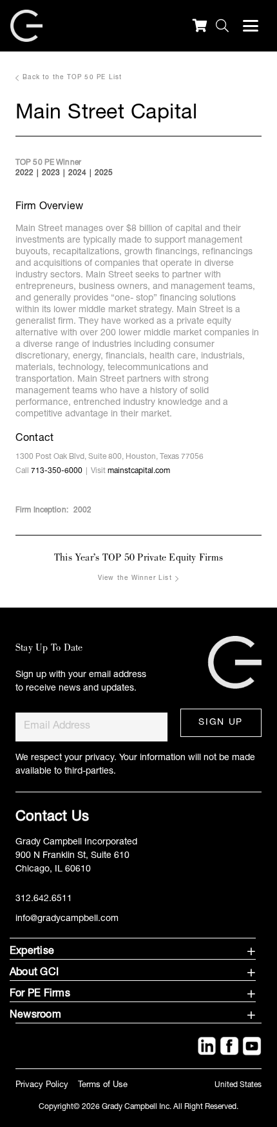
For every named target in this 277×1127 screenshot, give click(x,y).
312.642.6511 (43, 899)
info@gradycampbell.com (67, 919)
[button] (219, 25)
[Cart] (200, 25)
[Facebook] (229, 1046)
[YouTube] (252, 1046)
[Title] (206, 1046)
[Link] (231, 656)
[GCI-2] (26, 26)
